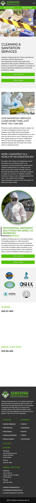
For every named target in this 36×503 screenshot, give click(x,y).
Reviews (23, 431)
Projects (23, 435)
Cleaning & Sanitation (10, 435)
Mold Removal (7, 427)
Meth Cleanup (7, 431)
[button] (34, 3)
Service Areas (25, 439)
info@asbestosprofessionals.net (12, 490)
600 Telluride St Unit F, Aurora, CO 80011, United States (10, 455)
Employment (25, 427)
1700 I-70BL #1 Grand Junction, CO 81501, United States (11, 475)
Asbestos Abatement (9, 424)
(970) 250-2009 (7, 351)
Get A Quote (9, 8)
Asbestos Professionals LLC (11, 487)
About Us (24, 424)
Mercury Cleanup (8, 439)
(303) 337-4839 (7, 311)
